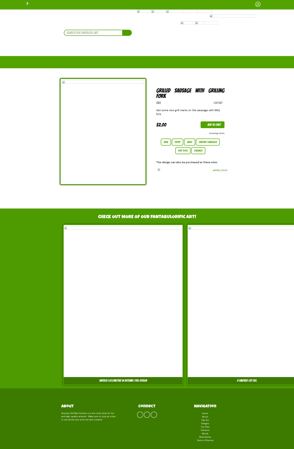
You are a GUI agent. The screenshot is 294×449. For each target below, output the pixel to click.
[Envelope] (154, 415)
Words (205, 433)
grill (189, 142)
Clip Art (218, 103)
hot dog (183, 150)
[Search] (126, 32)
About (67, 407)
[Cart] (274, 4)
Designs (205, 423)
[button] (212, 124)
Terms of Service (205, 440)
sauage (198, 150)
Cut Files (205, 426)
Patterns (205, 430)
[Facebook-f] (140, 415)
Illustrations (205, 437)
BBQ (158, 103)
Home (205, 413)
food (177, 142)
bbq (166, 142)
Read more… (109, 419)
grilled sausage (208, 142)
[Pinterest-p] (147, 415)
